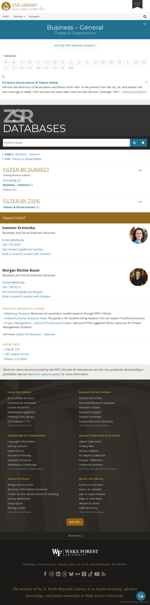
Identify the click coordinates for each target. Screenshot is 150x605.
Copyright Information (21, 441)
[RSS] (103, 573)
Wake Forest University (75, 552)
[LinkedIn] (58, 573)
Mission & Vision (89, 503)
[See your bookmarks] (143, 143)
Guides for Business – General (35, 334)
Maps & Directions (90, 498)
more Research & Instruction (93, 425)
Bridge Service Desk (20, 484)
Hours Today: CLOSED (25, 9)
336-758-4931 (119, 564)
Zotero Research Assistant (96, 421)
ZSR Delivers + (19, 421)
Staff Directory (88, 508)
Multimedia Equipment (21, 412)
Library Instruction (90, 398)
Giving (137, 3)
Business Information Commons (28, 489)
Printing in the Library (21, 416)
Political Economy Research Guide (26, 318)
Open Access (16, 451)
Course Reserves (18, 407)
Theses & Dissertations (19, 207)
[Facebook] (45, 573)
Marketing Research (17, 313)
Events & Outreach (91, 484)
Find (5, 16)
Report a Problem (16, 359)
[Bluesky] (71, 573)
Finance (7, 189)
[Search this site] (144, 17)
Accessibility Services (21, 398)
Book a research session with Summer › (27, 254)
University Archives (91, 464)
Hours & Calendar (90, 489)
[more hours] (42, 9)
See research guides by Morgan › (23, 291)
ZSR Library (25, 4)
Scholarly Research (19, 460)
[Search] (134, 143)
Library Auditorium (19, 498)
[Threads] (64, 573)
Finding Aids (86, 446)
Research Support (90, 412)
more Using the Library (19, 425)
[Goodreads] (84, 573)
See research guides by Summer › (23, 249)
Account (33, 16)
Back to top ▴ (75, 535)
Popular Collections (91, 460)
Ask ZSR (74, 522)
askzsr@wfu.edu (99, 564)
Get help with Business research (74, 45)
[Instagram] (51, 573)
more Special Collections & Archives (97, 468)
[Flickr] (77, 573)
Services (18, 16)
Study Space (15, 503)
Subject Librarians (90, 416)
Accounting (9, 180)
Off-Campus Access (17, 354)
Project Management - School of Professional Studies (38, 323)
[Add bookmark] (146, 82)
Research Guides (89, 407)
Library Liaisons (17, 446)
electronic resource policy (44, 374)
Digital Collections (90, 441)
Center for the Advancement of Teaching (33, 494)
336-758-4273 (11, 287)
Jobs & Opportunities (92, 494)
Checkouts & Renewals (22, 403)
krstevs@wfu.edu (13, 240)
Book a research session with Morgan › (26, 296)
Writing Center (17, 508)
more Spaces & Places (19, 512)
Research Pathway (19, 455)
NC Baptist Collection (92, 455)
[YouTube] (97, 573)
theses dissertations (135, 92)
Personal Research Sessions (97, 403)
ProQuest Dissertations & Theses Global (30, 82)
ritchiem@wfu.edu (13, 282)
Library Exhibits (88, 451)
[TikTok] (90, 573)
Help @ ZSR (12, 349)
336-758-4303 (11, 244)
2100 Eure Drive (47, 564)
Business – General (15, 185)
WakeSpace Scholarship (22, 464)
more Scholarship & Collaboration (25, 468)
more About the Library (91, 512)
